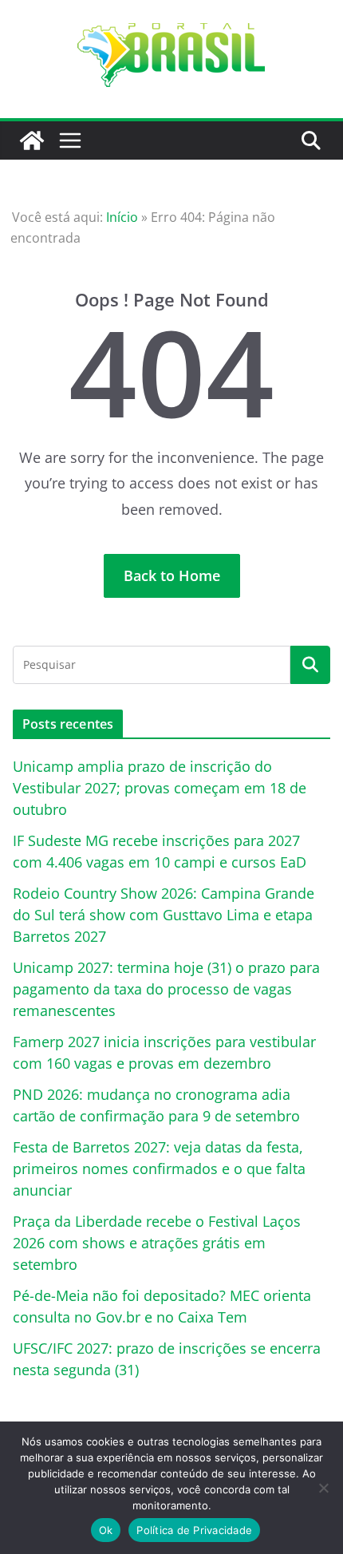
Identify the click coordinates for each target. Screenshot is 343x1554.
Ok (106, 1530)
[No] (323, 1488)
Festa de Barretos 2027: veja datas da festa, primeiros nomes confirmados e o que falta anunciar (159, 1168)
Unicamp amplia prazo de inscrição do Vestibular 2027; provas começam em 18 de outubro (159, 788)
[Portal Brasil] (32, 140)
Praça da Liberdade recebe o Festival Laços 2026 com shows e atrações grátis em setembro (157, 1243)
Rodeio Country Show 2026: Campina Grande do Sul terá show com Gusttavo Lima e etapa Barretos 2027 (163, 915)
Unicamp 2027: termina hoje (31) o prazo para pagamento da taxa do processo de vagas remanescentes (166, 989)
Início (122, 217)
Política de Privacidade (194, 1530)
